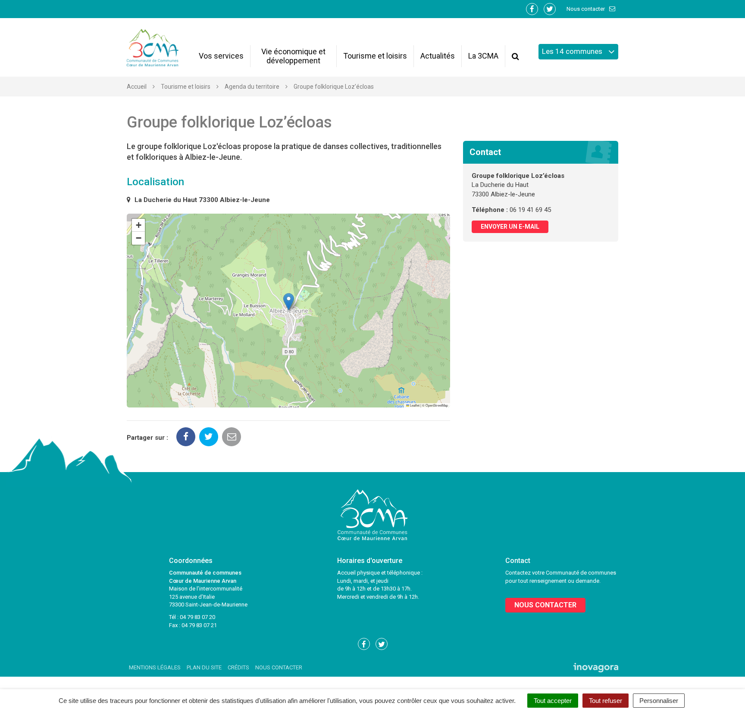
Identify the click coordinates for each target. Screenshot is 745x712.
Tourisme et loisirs (375, 55)
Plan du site (204, 667)
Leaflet (414, 405)
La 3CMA (483, 55)
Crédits (238, 667)
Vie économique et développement (293, 56)
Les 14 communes (573, 51)
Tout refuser (605, 700)
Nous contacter (586, 9)
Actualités (437, 55)
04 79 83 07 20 (197, 617)
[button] (288, 302)
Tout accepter (553, 700)
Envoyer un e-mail (510, 226)
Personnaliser (658, 700)
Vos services (221, 55)
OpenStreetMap (437, 405)
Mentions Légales (155, 667)
